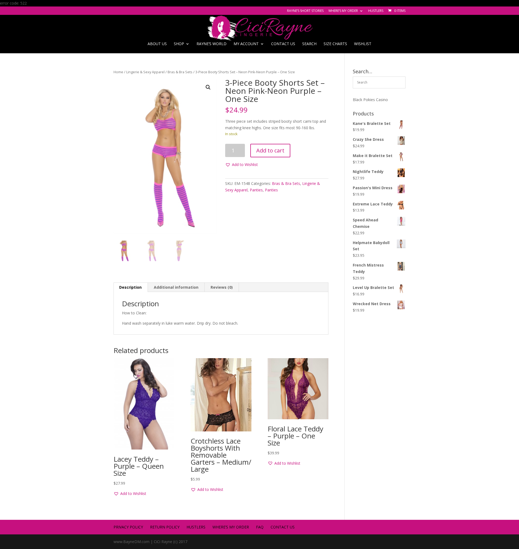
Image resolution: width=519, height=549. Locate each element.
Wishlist (362, 44)
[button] (208, 87)
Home (118, 71)
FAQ (260, 527)
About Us (157, 44)
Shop (179, 44)
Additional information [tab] (176, 287)
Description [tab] (130, 287)
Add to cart (270, 150)
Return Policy (164, 527)
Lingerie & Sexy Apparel (145, 71)
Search (309, 44)
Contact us (283, 44)
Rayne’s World (212, 44)
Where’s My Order (343, 11)
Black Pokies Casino (370, 99)
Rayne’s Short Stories (305, 11)
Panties (256, 189)
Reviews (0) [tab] (222, 287)
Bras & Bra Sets (180, 71)
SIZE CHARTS (335, 44)
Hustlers (375, 11)
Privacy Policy (128, 527)
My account (246, 44)
